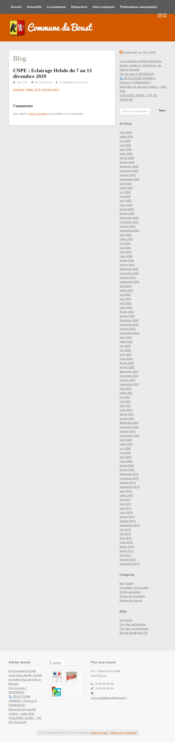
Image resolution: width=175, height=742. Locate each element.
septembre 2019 (129, 487)
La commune (56, 7)
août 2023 (126, 286)
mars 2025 (126, 205)
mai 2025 (125, 196)
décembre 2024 (129, 218)
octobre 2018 (128, 521)
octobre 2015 (128, 559)
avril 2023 (125, 303)
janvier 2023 (127, 316)
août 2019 (126, 491)
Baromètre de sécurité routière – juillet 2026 (22, 711)
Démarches (79, 7)
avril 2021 (125, 405)
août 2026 (126, 132)
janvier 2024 (127, 264)
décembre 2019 (129, 474)
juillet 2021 (126, 393)
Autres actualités (130, 592)
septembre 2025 (129, 179)
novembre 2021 (129, 376)
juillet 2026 (126, 136)
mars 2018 (126, 542)
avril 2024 (125, 252)
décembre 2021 (129, 371)
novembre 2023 (129, 273)
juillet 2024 (126, 239)
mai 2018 (125, 534)
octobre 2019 (128, 482)
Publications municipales (138, 7)
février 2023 (127, 311)
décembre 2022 (129, 320)
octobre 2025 (128, 175)
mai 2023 (125, 299)
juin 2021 (125, 397)
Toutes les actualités (132, 596)
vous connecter (37, 113)
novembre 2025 (129, 171)
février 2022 (127, 363)
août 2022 (126, 337)
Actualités (34, 7)
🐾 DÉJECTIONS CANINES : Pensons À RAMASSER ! (138, 80)
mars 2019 (126, 512)
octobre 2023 (128, 277)
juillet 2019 (126, 495)
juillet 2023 (126, 290)
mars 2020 (126, 461)
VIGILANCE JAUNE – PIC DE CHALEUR (25, 720)
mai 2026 (125, 145)
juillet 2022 (126, 341)
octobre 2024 (128, 226)
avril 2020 (125, 457)
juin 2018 (125, 529)
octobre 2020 (128, 431)
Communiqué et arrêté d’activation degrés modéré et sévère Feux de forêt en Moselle (141, 65)
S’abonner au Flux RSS (139, 52)
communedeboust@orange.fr (108, 698)
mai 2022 (125, 350)
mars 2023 (126, 307)
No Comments (43, 82)
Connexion (126, 620)
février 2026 (127, 158)
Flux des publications (133, 624)
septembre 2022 (129, 333)
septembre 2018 (129, 525)
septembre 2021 (129, 384)
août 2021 (126, 388)
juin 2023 (125, 294)
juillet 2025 (126, 188)
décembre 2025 (129, 166)
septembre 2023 (129, 282)
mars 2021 (126, 410)
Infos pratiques (104, 7)
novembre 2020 (129, 427)
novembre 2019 (129, 478)
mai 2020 (125, 452)
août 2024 (126, 235)
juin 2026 (125, 141)
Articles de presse (131, 600)
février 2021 (127, 414)
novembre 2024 (129, 222)
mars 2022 (126, 358)
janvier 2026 (127, 162)
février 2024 (127, 260)
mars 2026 (126, 153)
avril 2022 (125, 354)
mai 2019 (125, 504)
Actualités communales (134, 587)
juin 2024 (125, 243)
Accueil (16, 7)
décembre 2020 (129, 423)
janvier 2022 (127, 367)
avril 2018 (125, 538)
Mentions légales (99, 732)
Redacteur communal (75, 82)
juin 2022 (125, 346)
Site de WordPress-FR (133, 633)
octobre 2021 (128, 380)
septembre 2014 (129, 564)
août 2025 (126, 183)
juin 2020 (125, 448)
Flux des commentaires (134, 628)
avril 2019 (125, 508)
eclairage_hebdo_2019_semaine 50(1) (36, 89)
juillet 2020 (126, 444)
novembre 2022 (129, 324)
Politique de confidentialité (123, 732)
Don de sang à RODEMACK (137, 74)
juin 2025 (125, 192)
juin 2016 (125, 555)
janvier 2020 (127, 470)
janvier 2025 (127, 213)
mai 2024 (125, 247)
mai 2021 (125, 401)
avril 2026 (125, 149)
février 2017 (127, 551)
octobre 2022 (128, 329)
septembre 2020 (129, 435)
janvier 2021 (127, 418)
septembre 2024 (129, 230)
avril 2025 (125, 200)
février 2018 (127, 546)
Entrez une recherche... (135, 111)
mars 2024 (126, 256)
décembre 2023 (129, 269)
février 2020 (127, 465)
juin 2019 (125, 499)
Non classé (126, 583)
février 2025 (127, 209)
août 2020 (126, 440)
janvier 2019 (127, 517)
